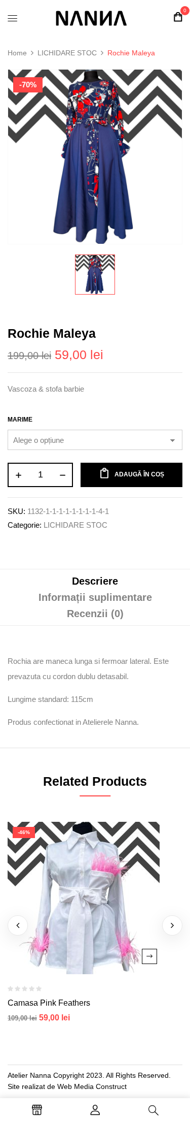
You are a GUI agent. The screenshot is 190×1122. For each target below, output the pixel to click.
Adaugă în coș (139, 474)
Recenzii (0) (95, 613)
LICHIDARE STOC (67, 53)
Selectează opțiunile (149, 956)
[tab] (95, 581)
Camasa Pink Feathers (49, 1003)
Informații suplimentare (95, 597)
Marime (20, 419)
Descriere (95, 581)
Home (17, 53)
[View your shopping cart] (177, 17)
